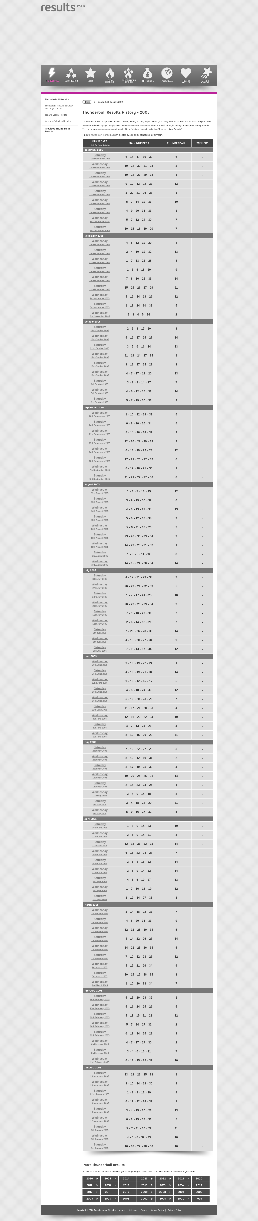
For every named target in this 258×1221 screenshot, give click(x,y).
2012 (89, 1192)
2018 (108, 1185)
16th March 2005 (99, 947)
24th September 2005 (99, 423)
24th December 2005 (99, 175)
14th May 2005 (99, 785)
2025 (108, 1178)
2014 (181, 1185)
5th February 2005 (100, 1051)
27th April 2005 (100, 835)
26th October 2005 (100, 337)
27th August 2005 (99, 500)
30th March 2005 (99, 911)
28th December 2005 (99, 166)
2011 (108, 1192)
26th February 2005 (100, 997)
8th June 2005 (100, 717)
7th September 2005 (100, 468)
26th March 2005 (99, 920)
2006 (199, 1192)
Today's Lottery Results (56, 115)
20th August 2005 (99, 518)
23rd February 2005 (100, 1006)
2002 (144, 1198)
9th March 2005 (100, 965)
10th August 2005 (99, 545)
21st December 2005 (99, 184)
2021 (181, 1178)
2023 (144, 1178)
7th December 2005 (100, 219)
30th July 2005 (99, 577)
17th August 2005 (99, 527)
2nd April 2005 (99, 897)
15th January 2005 (99, 1110)
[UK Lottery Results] (63, 7)
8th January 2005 (99, 1128)
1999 (199, 1198)
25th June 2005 (99, 672)
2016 (144, 1185)
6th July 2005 (100, 640)
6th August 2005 (100, 554)
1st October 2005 (99, 400)
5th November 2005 (100, 305)
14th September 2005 (99, 450)
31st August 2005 (99, 491)
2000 (180, 1198)
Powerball (167, 81)
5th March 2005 (99, 974)
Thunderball (52, 81)
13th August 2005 (99, 536)
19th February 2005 (100, 1015)
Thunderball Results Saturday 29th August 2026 (59, 107)
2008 (162, 1192)
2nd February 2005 (99, 1060)
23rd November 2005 (99, 260)
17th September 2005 (99, 441)
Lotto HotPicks (109, 81)
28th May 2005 (99, 749)
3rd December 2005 (100, 228)
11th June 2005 (99, 708)
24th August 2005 (99, 509)
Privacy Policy (174, 1210)
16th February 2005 (100, 1024)
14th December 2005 (99, 201)
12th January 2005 (99, 1119)
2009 (144, 1192)
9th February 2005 (100, 1042)
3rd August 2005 (99, 563)
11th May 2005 (100, 794)
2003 (126, 1198)
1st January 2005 (99, 1146)
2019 (89, 1185)
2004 (107, 1198)
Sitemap (133, 1210)
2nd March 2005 (100, 983)
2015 (163, 1185)
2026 (89, 1178)
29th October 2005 (100, 328)
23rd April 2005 (99, 844)
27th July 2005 (100, 586)
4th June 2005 (100, 726)
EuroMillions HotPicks (129, 81)
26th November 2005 (99, 251)
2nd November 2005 (100, 314)
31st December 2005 (99, 157)
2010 (126, 1192)
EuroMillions (71, 81)
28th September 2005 (99, 414)
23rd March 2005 (99, 929)
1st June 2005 (100, 735)
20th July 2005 (100, 604)
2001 (163, 1198)
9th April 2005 (100, 879)
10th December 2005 (99, 210)
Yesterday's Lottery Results (58, 121)
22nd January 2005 (99, 1092)
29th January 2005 (99, 1074)
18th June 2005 (99, 690)
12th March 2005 (99, 956)
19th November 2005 (99, 269)
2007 (181, 1192)
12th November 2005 (99, 287)
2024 (126, 1178)
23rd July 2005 (99, 595)
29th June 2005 (100, 663)
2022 (162, 1178)
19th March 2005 (99, 938)
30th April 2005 (99, 826)
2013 (199, 1185)
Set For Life (148, 81)
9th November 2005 (100, 296)
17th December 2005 (99, 193)
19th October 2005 (100, 355)
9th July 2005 (99, 631)
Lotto (91, 81)
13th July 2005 (100, 622)
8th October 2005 (99, 382)
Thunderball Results (57, 99)
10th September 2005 (99, 459)
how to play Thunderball (102, 135)
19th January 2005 (99, 1101)
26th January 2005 (99, 1083)
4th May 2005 (100, 812)
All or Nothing (205, 82)
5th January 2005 (99, 1137)
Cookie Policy (157, 1210)
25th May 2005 (100, 758)
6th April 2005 (100, 888)
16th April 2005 (99, 862)
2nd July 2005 (100, 649)
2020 (199, 1178)
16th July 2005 (99, 613)
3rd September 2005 (100, 477)
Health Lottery (186, 82)
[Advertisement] (129, 38)
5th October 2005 (99, 391)
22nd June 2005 (100, 681)
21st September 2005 (99, 432)
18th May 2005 (100, 776)
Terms (144, 1210)
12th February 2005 (100, 1033)
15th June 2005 (100, 699)
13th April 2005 (100, 870)
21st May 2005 (99, 767)
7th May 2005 (99, 803)
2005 (89, 1198)
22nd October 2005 (99, 346)
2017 (126, 1185)
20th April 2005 (100, 853)
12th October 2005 (100, 373)
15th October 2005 (100, 364)
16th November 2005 (99, 278)
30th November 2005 (99, 242)
